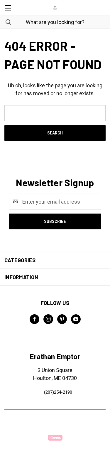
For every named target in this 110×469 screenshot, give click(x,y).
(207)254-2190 (58, 392)
